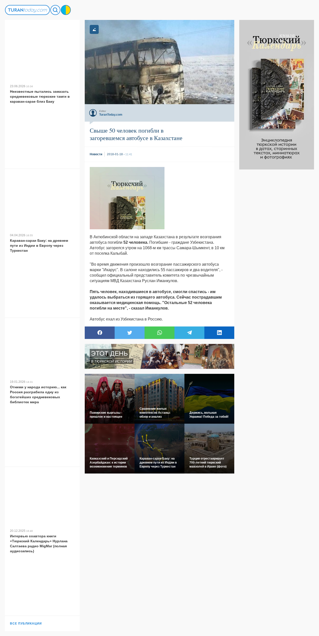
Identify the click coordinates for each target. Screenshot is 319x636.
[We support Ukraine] (66, 10)
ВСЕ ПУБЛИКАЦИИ (26, 623)
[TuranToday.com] (27, 10)
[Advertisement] (276, 244)
